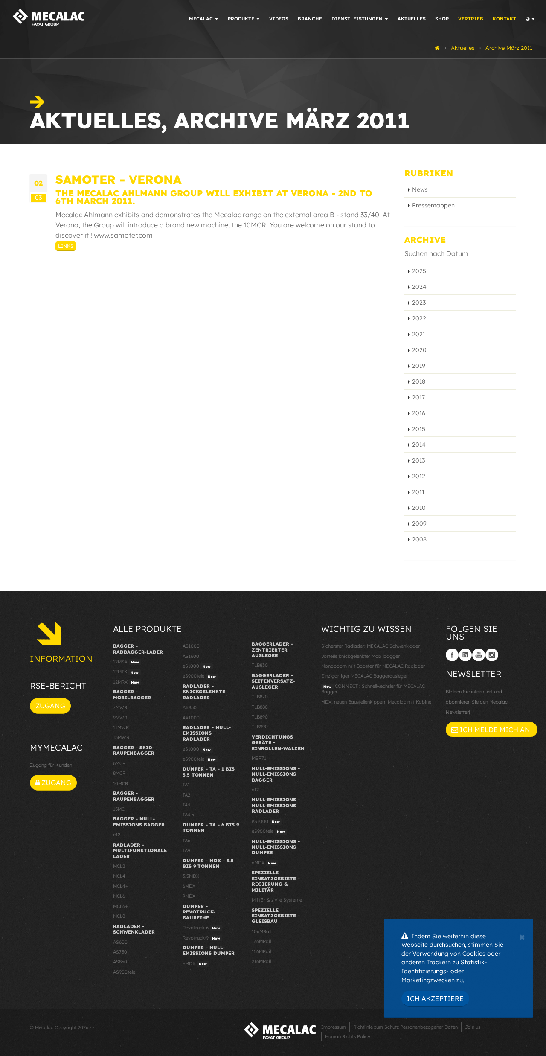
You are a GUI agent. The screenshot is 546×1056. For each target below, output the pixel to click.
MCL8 (119, 916)
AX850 (190, 707)
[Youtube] (478, 655)
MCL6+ (120, 906)
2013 (418, 460)
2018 (418, 381)
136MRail (261, 941)
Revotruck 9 (201, 938)
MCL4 (119, 876)
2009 (419, 523)
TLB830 (260, 665)
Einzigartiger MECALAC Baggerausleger (364, 676)
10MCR (120, 783)
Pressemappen (433, 205)
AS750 (120, 952)
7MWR (120, 707)
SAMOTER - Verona (118, 179)
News (420, 189)
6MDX (189, 886)
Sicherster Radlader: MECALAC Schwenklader (370, 646)
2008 (419, 539)
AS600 (120, 942)
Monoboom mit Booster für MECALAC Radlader (373, 666)
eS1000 (197, 666)
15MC (119, 809)
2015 (418, 429)
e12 (116, 835)
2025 (419, 271)
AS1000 (191, 646)
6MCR (119, 763)
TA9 (186, 850)
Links (65, 246)
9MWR (120, 718)
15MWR (121, 737)
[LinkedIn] (465, 655)
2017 (418, 397)
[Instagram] (491, 655)
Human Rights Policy (347, 1036)
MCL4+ (120, 886)
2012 (418, 476)
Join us (472, 1027)
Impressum (333, 1027)
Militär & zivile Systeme (277, 900)
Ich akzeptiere (435, 998)
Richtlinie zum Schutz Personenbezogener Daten (405, 1027)
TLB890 (260, 717)
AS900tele (124, 972)
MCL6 (119, 896)
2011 (418, 492)
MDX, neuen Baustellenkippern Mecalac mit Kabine (376, 702)
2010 (419, 508)
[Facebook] (452, 655)
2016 (418, 413)
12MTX (126, 672)
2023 (419, 302)
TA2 (186, 795)
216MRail (261, 961)
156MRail (261, 951)
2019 (418, 365)
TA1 (186, 785)
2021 (418, 334)
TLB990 (260, 727)
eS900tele (199, 676)
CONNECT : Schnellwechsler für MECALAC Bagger (373, 689)
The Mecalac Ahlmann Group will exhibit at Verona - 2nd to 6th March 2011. (213, 197)
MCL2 (119, 866)
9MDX (189, 896)
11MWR (121, 727)
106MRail (261, 931)
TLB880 (260, 707)
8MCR (119, 773)
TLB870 (260, 697)
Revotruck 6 (201, 928)
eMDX (195, 963)
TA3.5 (188, 814)
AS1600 (191, 656)
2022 (419, 318)
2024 (419, 287)
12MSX (126, 662)
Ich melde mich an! (495, 729)
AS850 (120, 962)
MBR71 (259, 758)
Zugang (50, 705)
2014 (419, 444)
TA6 (186, 841)
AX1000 (191, 718)
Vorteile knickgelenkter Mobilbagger (360, 656)
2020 (419, 350)
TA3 (186, 805)
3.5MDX (191, 876)
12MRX (126, 682)
